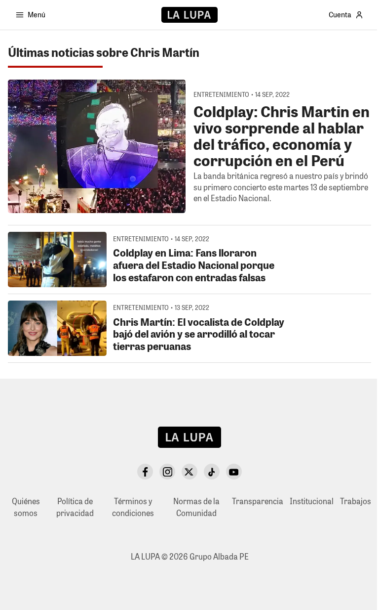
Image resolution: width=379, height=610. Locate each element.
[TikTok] (212, 471)
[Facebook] (145, 471)
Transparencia (257, 501)
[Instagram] (167, 471)
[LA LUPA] (189, 15)
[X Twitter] (189, 471)
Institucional (312, 501)
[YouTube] (234, 471)
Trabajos (355, 501)
